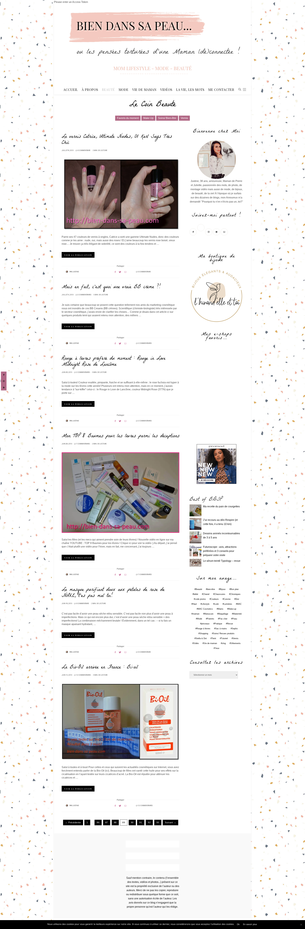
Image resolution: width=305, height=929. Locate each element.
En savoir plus (250, 924)
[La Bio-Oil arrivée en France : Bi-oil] (120, 722)
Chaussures (219, 594)
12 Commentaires (83, 675)
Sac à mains (221, 628)
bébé (196, 594)
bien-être (211, 589)
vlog (224, 643)
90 (132, 822)
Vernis (184, 118)
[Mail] (224, 231)
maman (196, 614)
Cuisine (227, 599)
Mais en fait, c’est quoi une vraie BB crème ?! (111, 287)
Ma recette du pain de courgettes (221, 506)
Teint (214, 638)
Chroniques (235, 594)
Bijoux (223, 589)
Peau (234, 619)
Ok (238, 924)
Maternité (237, 614)
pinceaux (205, 623)
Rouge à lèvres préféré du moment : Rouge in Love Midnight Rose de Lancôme (113, 362)
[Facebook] (193, 231)
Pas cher (223, 619)
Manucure (208, 614)
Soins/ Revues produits (223, 633)
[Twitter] (201, 231)
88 (115, 822)
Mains (220, 609)
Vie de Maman (144, 89)
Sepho (235, 628)
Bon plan (234, 589)
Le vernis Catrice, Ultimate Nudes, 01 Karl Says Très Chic (117, 140)
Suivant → (170, 822)
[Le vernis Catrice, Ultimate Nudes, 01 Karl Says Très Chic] (120, 194)
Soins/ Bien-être (167, 118)
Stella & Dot (201, 638)
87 (106, 822)
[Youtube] (217, 231)
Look (216, 604)
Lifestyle (205, 604)
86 (98, 822)
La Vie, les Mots (190, 89)
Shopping (204, 633)
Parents (210, 619)
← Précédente (73, 822)
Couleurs (215, 599)
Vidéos (166, 89)
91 (140, 822)
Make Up (148, 118)
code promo (200, 599)
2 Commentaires (84, 295)
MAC (239, 604)
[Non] (301, 924)
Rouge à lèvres (203, 628)
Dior (237, 599)
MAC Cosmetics (205, 609)
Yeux (217, 648)
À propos (90, 89)
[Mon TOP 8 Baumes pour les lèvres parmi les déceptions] (120, 492)
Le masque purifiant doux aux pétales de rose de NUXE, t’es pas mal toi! (113, 593)
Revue (230, 623)
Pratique (218, 623)
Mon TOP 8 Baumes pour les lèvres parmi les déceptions (120, 436)
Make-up (232, 609)
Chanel (206, 594)
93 (157, 822)
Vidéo (196, 643)
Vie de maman (210, 643)
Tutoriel (224, 638)
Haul (195, 604)
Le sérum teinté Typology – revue (221, 560)
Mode (124, 89)
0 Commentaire (84, 150)
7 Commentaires (83, 444)
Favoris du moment (128, 118)
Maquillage (223, 614)
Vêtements (236, 643)
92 (149, 822)
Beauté (108, 89)
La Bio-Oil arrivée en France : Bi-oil (100, 668)
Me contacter (221, 89)
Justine (76, 272)
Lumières (228, 604)
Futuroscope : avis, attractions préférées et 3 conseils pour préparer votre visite (220, 551)
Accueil (70, 89)
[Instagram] (209, 231)
